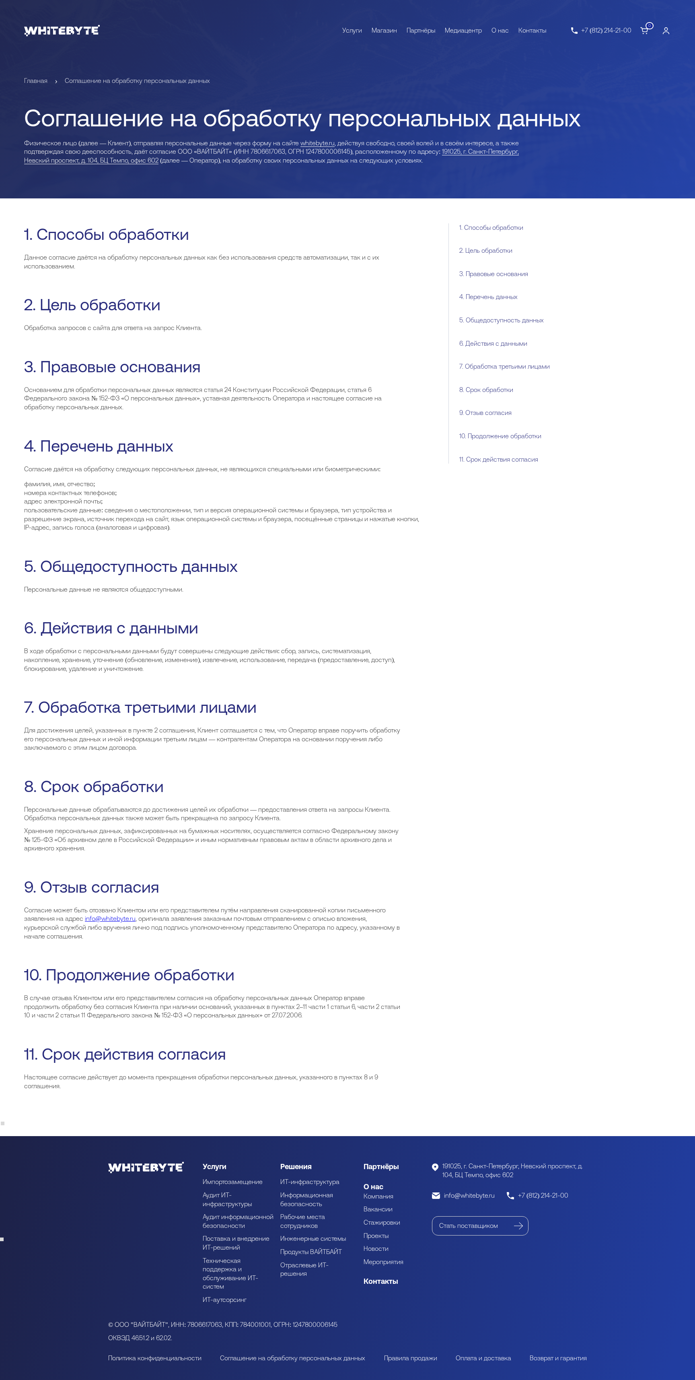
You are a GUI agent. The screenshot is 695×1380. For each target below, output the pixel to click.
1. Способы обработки (491, 227)
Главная (35, 80)
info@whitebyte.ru (110, 918)
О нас (500, 30)
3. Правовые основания (493, 273)
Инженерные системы (313, 1238)
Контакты (532, 30)
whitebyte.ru (317, 142)
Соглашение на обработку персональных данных (292, 1357)
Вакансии (378, 1209)
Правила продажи (410, 1357)
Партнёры (421, 30)
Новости (376, 1248)
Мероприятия (383, 1261)
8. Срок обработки (486, 389)
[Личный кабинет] (666, 30)
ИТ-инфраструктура (309, 1181)
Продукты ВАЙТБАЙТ (311, 1251)
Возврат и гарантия (558, 1357)
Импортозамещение (233, 1181)
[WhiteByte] (62, 30)
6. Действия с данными (493, 343)
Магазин (384, 30)
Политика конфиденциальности (155, 1357)
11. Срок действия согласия (498, 459)
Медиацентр (463, 30)
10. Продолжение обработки (500, 435)
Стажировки (382, 1222)
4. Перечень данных (488, 297)
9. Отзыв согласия (485, 413)
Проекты (376, 1235)
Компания (378, 1196)
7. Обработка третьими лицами (504, 366)
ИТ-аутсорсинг (225, 1299)
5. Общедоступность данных (501, 320)
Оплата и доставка (483, 1357)
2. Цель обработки (485, 250)
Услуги (352, 30)
